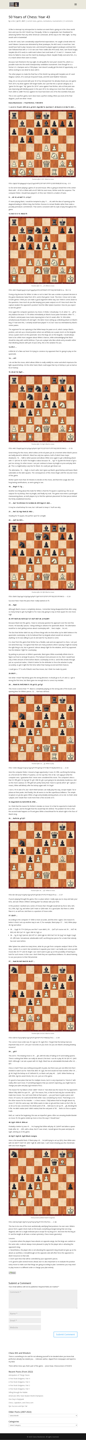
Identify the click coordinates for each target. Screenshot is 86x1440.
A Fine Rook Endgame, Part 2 (19, 1385)
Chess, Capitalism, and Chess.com (21, 1403)
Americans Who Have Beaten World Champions (26, 1396)
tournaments (57, 21)
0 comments (68, 21)
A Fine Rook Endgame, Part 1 (19, 1389)
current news (31, 21)
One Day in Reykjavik (16, 1399)
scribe (13, 21)
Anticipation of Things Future (19, 1375)
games (39, 21)
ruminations (47, 21)
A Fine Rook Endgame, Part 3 (19, 1382)
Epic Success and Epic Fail (18, 1406)
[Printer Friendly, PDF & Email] (12, 1273)
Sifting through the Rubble (18, 1392)
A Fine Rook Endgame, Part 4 (19, 1378)
